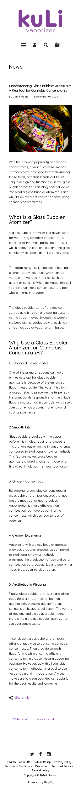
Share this (22, 698)
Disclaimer (42, 766)
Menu (23, 44)
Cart (57, 44)
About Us (24, 762)
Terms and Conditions (18, 766)
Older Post (20, 719)
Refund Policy (42, 762)
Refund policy (40, 770)
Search (46, 44)
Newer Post (45, 719)
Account (35, 44)
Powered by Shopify (40, 782)
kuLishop (51, 775)
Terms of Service (62, 766)
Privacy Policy (62, 762)
